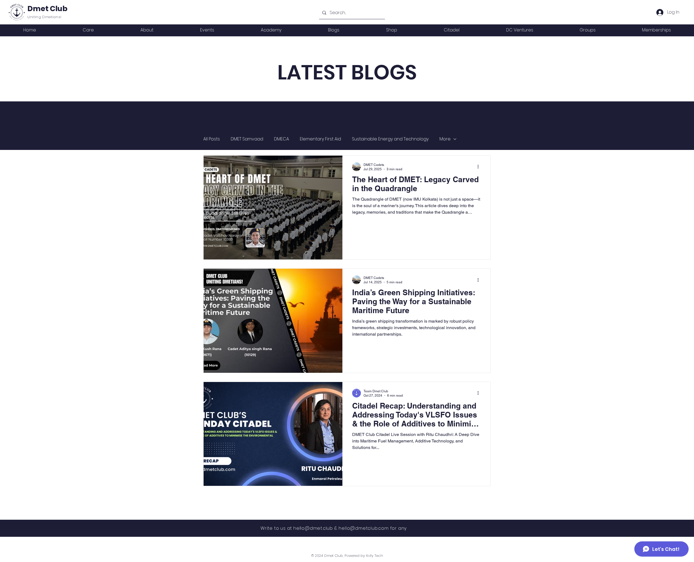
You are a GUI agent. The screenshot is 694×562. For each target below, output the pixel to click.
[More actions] (480, 166)
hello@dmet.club (313, 528)
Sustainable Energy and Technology (390, 139)
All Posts (211, 139)
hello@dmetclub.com (363, 528)
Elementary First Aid (320, 139)
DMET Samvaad (247, 139)
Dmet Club (47, 9)
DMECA (281, 139)
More (445, 139)
